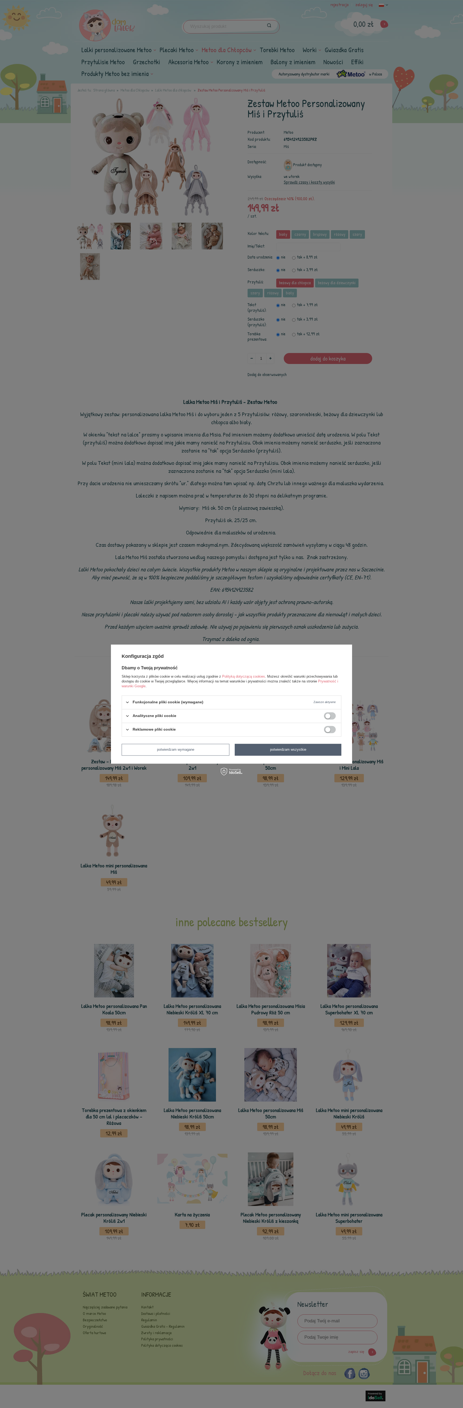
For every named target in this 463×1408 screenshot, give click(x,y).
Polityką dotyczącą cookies (243, 676)
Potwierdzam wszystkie (288, 749)
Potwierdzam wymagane (175, 749)
